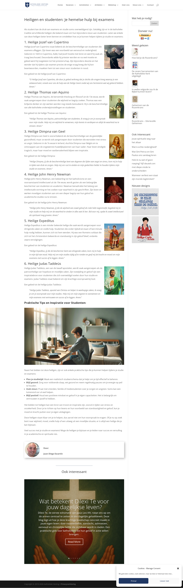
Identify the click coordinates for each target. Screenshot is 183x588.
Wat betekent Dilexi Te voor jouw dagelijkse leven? (74, 504)
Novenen (70, 5)
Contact (150, 5)
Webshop (112, 5)
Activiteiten (84, 5)
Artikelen (98, 5)
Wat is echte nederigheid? (144, 146)
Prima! (133, 581)
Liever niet (164, 581)
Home (60, 5)
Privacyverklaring (68, 584)
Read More (74, 541)
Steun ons (137, 5)
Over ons (125, 5)
